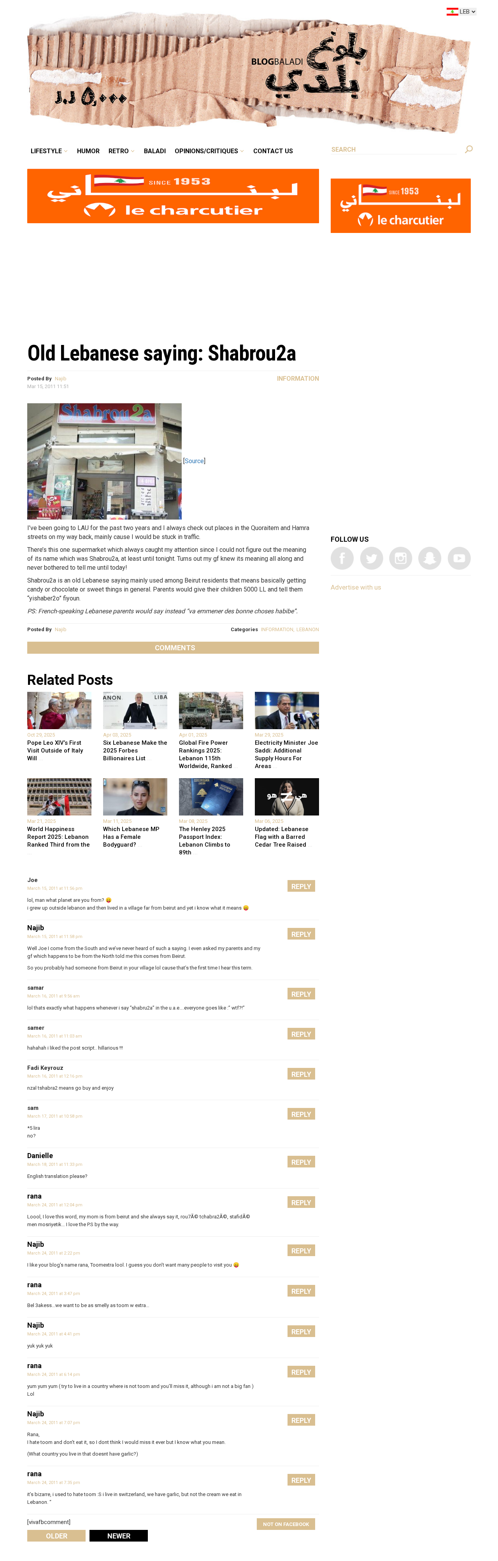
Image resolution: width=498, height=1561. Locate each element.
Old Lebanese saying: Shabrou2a (161, 353)
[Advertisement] (173, 278)
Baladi (203, 13)
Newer (118, 1536)
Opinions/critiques (247, 13)
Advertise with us (356, 587)
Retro (173, 13)
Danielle (40, 1156)
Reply (301, 886)
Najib (61, 379)
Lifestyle (112, 13)
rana (34, 1196)
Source (194, 461)
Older (56, 1536)
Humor (148, 13)
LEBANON (307, 629)
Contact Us (305, 13)
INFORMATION (277, 629)
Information (298, 378)
